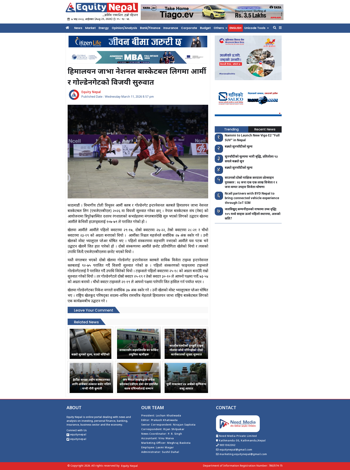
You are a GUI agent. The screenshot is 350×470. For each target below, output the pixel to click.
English (235, 28)
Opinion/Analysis (124, 28)
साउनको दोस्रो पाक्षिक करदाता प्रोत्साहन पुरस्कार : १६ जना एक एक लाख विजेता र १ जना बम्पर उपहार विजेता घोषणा (251, 182)
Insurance (170, 28)
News (78, 28)
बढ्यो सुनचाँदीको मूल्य (238, 147)
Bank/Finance (150, 28)
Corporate (189, 28)
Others (219, 28)
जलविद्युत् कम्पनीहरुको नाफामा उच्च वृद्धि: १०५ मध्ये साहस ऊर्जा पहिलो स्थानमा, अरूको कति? (252, 214)
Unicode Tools (254, 28)
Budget (205, 28)
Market (90, 28)
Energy (104, 28)
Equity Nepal (129, 466)
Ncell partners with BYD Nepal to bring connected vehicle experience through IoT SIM (252, 198)
